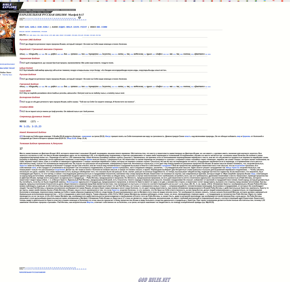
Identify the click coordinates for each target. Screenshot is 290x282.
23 (64, 18)
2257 (153, 54)
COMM (104, 27)
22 (62, 18)
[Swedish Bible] (247, 1)
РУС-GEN (74, 35)
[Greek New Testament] (10, 1)
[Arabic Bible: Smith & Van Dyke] (89, 1)
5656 (209, 54)
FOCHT (84, 27)
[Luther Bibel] (71, 1)
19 (56, 18)
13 (44, 18)
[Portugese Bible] (212, 1)
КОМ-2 (46, 27)
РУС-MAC (86, 35)
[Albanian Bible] (80, 1)
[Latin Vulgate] (19, 1)
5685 (62, 54)
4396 (100, 54)
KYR (50, 35)
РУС (28, 35)
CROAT (61, 35)
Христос (23, 166)
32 (81, 19)
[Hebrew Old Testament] (1, 1)
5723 (116, 54)
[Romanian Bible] (221, 1)
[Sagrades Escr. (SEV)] (45, 1)
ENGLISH (21, 31)
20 (58, 18)
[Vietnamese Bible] (282, 1)
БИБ (27, 27)
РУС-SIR (92, 35)
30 (77, 19)
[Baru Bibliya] (159, 1)
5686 (43, 54)
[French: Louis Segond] (63, 1)
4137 (40, 54)
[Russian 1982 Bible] (229, 1)
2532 (174, 54)
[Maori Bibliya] (194, 1)
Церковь (246, 136)
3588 (49, 54)
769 (145, 54)
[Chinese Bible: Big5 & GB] (54, 1)
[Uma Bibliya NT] (273, 1)
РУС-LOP (80, 35)
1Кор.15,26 (71, 138)
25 (68, 18)
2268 (79, 54)
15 (48, 18)
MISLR (69, 27)
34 (85, 19)
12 (42, 18)
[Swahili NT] (256, 1)
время (89, 159)
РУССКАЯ (44, 31)
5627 (167, 54)
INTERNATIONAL (36, 31)
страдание (166, 166)
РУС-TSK (98, 35)
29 (75, 19)
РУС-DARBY (67, 35)
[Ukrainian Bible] (265, 1)
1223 (69, 54)
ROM (42, 35)
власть (188, 136)
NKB (57, 35)
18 (54, 18)
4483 (58, 54)
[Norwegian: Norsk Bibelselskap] (203, 1)
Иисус (108, 136)
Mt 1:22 (24, 126)
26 (70, 18)
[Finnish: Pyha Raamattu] (142, 1)
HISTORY (27, 31)
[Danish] (115, 1)
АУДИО (62, 27)
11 (40, 18)
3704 (26, 54)
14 (46, 18)
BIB (98, 27)
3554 (192, 54)
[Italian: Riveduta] (150, 1)
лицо (253, 174)
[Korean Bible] (177, 1)
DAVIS (76, 27)
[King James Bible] (36, 1)
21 (60, 18)
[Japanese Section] (168, 1)
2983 (164, 54)
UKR (31, 35)
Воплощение (72, 182)
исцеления (240, 166)
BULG (34, 35)
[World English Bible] (28, 1)
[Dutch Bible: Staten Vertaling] (124, 1)
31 (79, 19)
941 (206, 54)
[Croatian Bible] (107, 1)
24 (66, 18)
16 (50, 18)
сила (34, 168)
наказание (86, 136)
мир (239, 136)
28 (75, 18)
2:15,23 (36, 126)
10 (38, 18)
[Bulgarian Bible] (98, 1)
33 (83, 19)
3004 (113, 54)
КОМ (40, 27)
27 (73, 18)
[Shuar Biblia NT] (238, 1)
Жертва (90, 202)
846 (125, 54)
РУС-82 (46, 35)
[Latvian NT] (186, 1)
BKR (54, 35)
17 (52, 18)
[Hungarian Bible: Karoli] (133, 1)
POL (38, 35)
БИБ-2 (33, 27)
